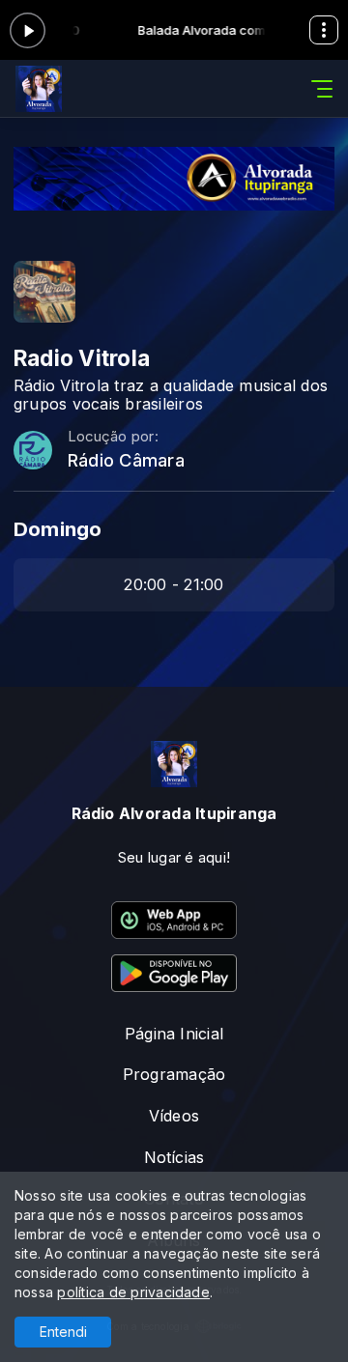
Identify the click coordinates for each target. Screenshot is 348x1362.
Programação (174, 1074)
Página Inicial (174, 1033)
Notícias (174, 1157)
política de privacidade (133, 1292)
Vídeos (174, 1115)
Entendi (63, 1331)
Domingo (58, 529)
